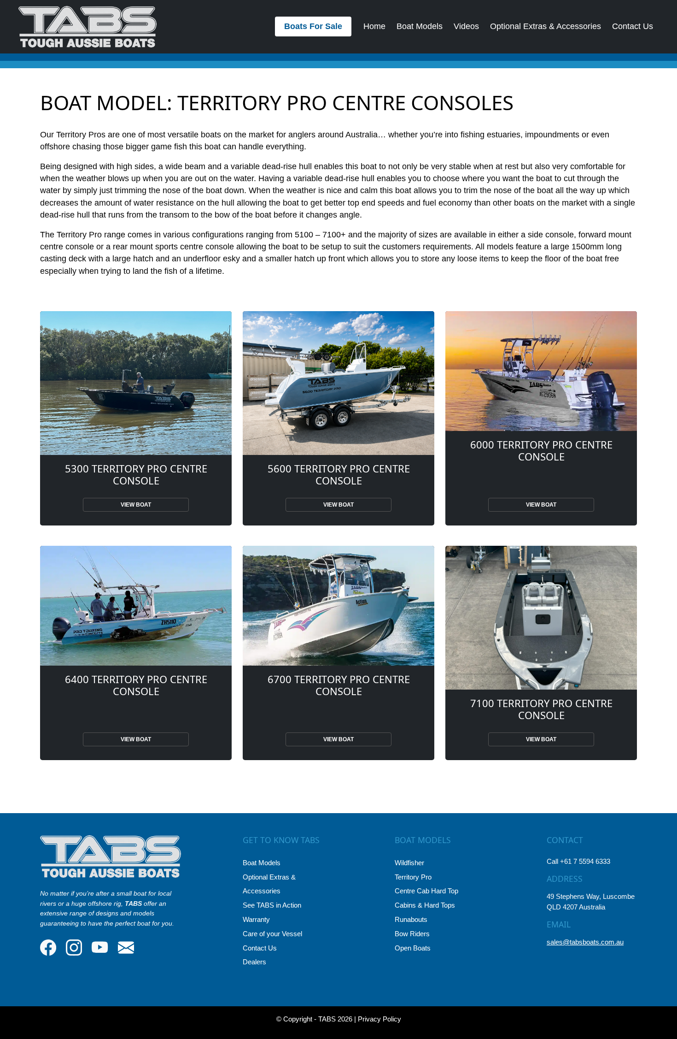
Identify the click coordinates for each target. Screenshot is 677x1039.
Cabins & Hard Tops (425, 905)
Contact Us (632, 26)
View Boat (136, 505)
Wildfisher (409, 863)
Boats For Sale (313, 26)
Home (374, 26)
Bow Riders (412, 934)
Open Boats (413, 948)
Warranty (256, 919)
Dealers (254, 962)
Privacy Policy (379, 1019)
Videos (466, 26)
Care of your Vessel (272, 934)
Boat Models (420, 26)
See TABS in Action (272, 905)
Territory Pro (413, 877)
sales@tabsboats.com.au (585, 942)
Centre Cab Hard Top (426, 891)
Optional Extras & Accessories (545, 26)
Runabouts (411, 919)
